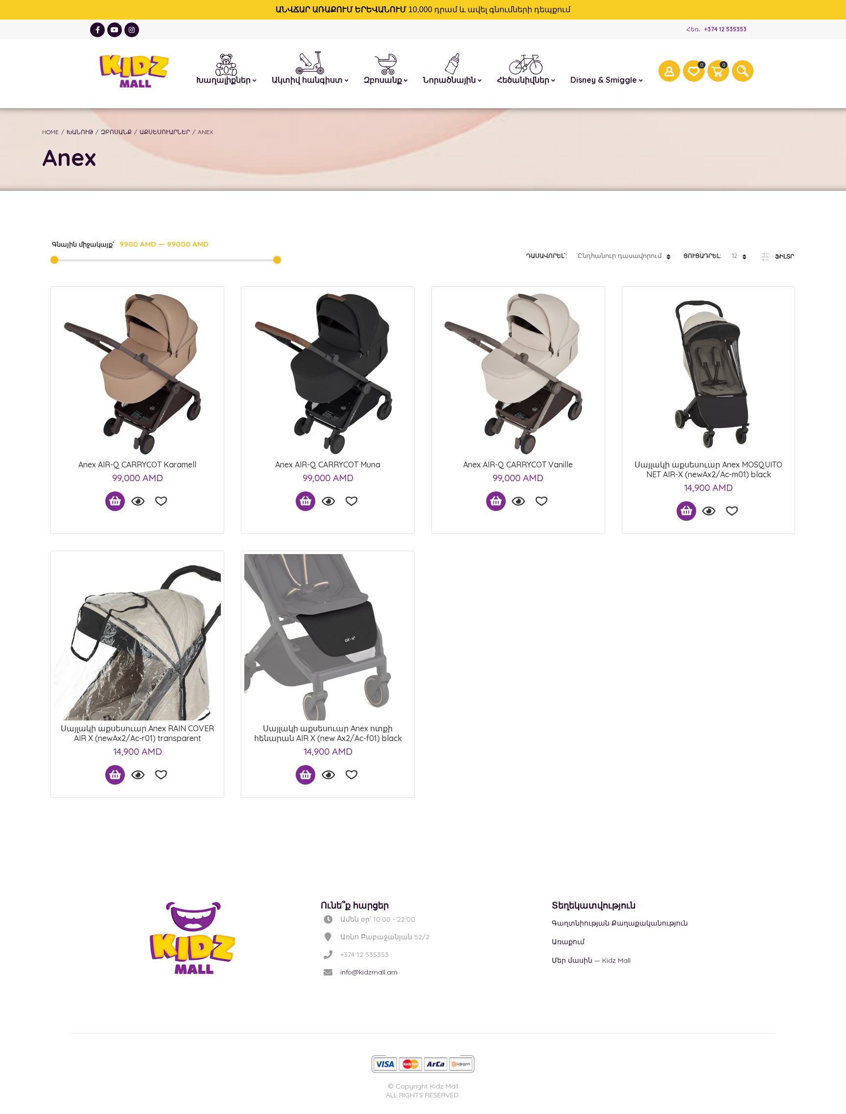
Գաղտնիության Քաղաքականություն (620, 923)
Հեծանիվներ (526, 64)
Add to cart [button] (115, 501)
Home (50, 132)
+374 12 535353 (725, 29)
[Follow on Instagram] (131, 30)
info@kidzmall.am (369, 972)
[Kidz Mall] (134, 71)
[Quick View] (137, 501)
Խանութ (80, 132)
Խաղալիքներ (226, 63)
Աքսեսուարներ (165, 132)
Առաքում (568, 941)
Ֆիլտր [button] (784, 256)
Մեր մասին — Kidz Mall (591, 960)
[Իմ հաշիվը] (669, 71)
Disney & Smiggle (606, 63)
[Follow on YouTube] (114, 30)
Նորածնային (452, 62)
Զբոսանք (385, 63)
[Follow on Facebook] (97, 30)
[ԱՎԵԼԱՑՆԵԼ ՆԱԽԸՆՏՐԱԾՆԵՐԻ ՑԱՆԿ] (161, 501)
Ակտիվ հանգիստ (310, 60)
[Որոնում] (742, 71)
